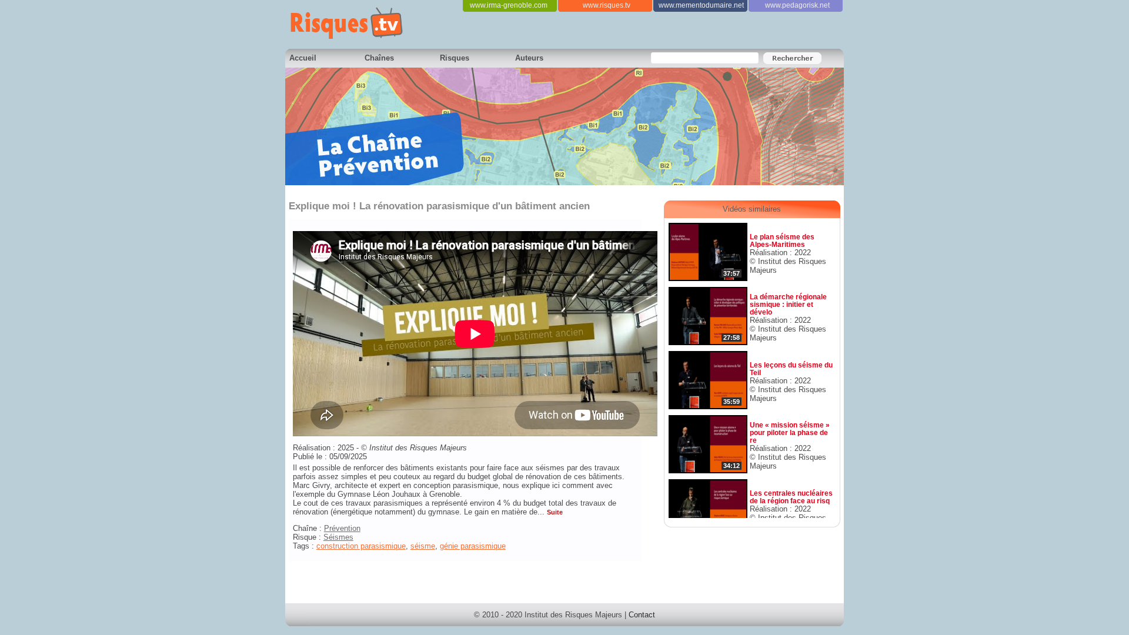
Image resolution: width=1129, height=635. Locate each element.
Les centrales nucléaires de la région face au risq (791, 496)
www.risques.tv (606, 5)
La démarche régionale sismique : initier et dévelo (788, 304)
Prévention (342, 528)
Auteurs (529, 58)
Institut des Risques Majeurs (418, 447)
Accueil (302, 58)
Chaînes (379, 58)
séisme (422, 546)
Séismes (338, 537)
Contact (642, 614)
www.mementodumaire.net (701, 5)
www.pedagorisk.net (797, 5)
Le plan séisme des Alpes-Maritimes (782, 240)
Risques (454, 58)
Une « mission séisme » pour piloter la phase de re (790, 432)
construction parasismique (361, 546)
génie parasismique (473, 546)
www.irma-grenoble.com (508, 5)
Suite (555, 512)
